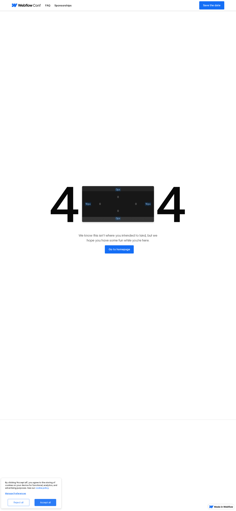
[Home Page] (26, 5)
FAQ (47, 5)
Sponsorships (62, 5)
